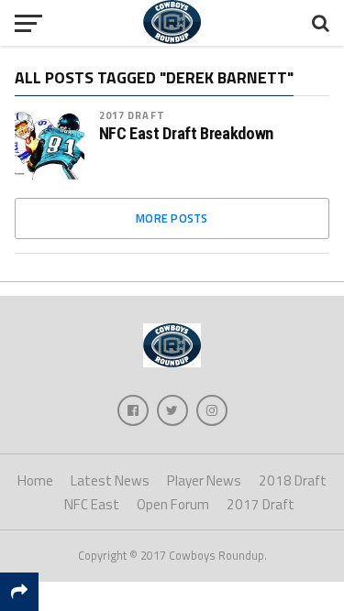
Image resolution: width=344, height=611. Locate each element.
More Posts (172, 218)
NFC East (91, 504)
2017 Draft (132, 115)
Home (35, 480)
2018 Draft (293, 480)
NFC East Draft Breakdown (186, 134)
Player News (204, 480)
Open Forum (173, 504)
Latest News (110, 480)
